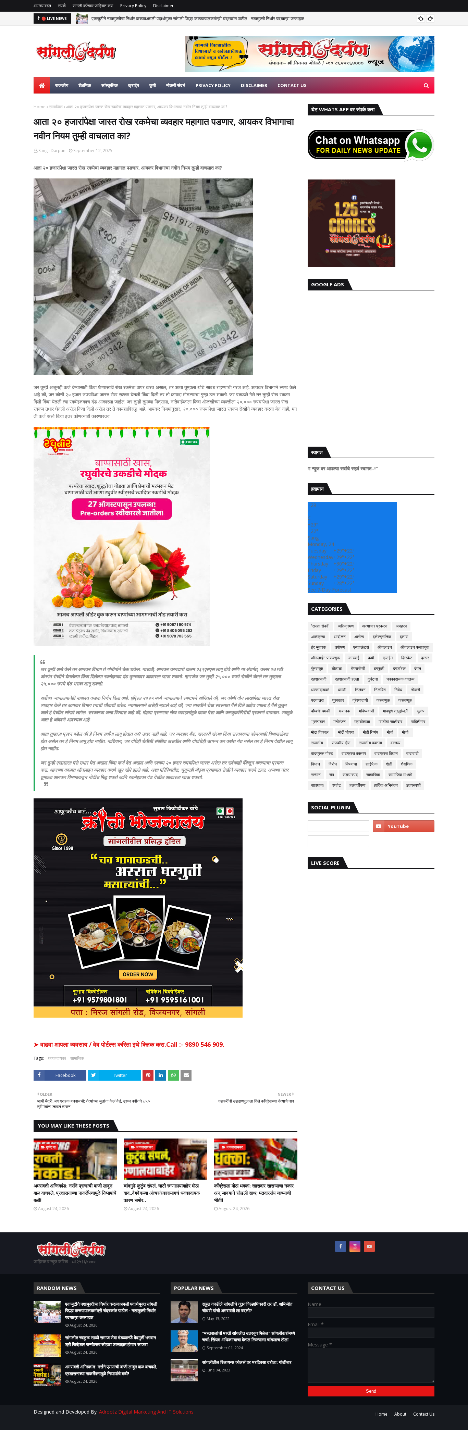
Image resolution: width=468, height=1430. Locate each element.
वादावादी (412, 753)
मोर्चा (390, 732)
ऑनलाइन (385, 647)
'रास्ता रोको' (320, 626)
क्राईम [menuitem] (133, 85)
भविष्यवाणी (366, 711)
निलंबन (360, 690)
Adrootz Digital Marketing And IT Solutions (146, 1411)
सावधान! (317, 785)
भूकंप (420, 711)
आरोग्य (359, 636)
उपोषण (340, 647)
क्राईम (388, 658)
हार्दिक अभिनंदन (386, 785)
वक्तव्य (396, 743)
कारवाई (353, 658)
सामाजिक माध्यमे (400, 775)
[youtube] (403, 826)
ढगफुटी (379, 668)
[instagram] (354, 1246)
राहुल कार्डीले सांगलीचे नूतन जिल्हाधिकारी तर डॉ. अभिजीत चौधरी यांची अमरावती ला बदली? (247, 1307)
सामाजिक (56, 107)
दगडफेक (399, 668)
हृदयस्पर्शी (413, 785)
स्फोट (336, 785)
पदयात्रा (317, 700)
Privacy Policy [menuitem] (213, 85)
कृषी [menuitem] (152, 85)
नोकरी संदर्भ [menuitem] (175, 85)
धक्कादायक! (57, 1058)
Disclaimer (163, 6)
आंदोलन (340, 636)
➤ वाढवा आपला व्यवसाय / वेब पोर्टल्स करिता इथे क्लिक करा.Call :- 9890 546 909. (129, 1044)
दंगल (417, 668)
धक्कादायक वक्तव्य (400, 679)
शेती (389, 764)
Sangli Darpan (51, 150)
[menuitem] (42, 85)
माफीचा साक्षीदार (390, 721)
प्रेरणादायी (360, 700)
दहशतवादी (319, 679)
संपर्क (62, 6)
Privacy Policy (133, 6)
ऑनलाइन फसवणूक (415, 647)
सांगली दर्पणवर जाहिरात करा (93, 6)
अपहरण (401, 626)
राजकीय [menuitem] (61, 85)
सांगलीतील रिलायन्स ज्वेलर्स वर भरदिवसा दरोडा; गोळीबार (247, 1362)
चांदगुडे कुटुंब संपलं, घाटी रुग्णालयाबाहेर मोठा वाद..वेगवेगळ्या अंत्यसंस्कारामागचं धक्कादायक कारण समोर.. (162, 1192)
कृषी (371, 658)
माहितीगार (418, 721)
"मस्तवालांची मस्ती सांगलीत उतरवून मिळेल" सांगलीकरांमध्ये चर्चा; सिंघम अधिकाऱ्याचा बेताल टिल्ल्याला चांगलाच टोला (248, 1336)
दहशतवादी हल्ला (347, 679)
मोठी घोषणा (346, 732)
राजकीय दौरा (341, 743)
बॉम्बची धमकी (320, 711)
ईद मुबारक (318, 647)
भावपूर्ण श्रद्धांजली (395, 711)
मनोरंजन (339, 721)
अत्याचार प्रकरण (374, 626)
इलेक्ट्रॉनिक (382, 636)
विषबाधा (351, 764)
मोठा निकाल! (320, 732)
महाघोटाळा (362, 721)
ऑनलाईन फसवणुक (325, 658)
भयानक (344, 711)
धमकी (342, 690)
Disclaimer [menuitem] (254, 85)
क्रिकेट (406, 658)
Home (40, 107)
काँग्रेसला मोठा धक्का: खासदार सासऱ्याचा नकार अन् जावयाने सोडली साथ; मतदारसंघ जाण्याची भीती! (254, 1192)
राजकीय (317, 743)
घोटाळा (337, 668)
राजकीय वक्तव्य (370, 743)
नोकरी (415, 690)
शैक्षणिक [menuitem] (84, 85)
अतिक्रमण (346, 626)
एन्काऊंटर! (361, 647)
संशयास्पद (350, 775)
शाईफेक (372, 764)
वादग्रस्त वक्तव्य (354, 753)
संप (331, 775)
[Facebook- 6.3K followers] (338, 841)
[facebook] (340, 1246)
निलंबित (380, 690)
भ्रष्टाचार (318, 721)
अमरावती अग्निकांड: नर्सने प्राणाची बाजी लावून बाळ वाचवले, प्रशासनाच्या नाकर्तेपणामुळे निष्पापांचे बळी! (75, 1192)
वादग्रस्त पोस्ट (322, 753)
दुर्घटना (373, 679)
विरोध (333, 764)
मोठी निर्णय (370, 732)
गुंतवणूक (317, 668)
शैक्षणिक (406, 764)
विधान (315, 764)
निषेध (398, 690)
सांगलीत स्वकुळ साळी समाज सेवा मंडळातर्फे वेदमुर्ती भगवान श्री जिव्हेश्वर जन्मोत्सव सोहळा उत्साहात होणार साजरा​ (110, 1340)
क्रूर (425, 658)
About (400, 1414)
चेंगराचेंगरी (358, 668)
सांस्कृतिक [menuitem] (109, 85)
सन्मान (316, 775)
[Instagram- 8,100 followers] (338, 826)
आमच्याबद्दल (42, 6)
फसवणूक (405, 700)
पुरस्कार (338, 700)
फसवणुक (383, 700)
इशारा (404, 636)
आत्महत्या (318, 636)
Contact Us (423, 1414)
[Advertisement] (371, 366)
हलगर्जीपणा (357, 785)
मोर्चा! (405, 732)
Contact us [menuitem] (292, 85)
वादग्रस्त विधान (386, 753)
